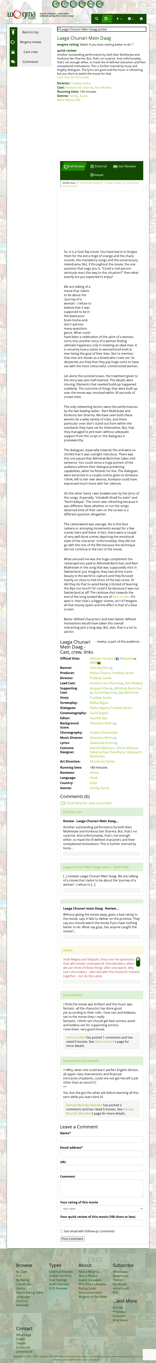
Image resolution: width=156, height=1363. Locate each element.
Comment (67, 1176)
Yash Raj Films (100, 668)
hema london (72, 995)
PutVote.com (72, 812)
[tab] (74, 166)
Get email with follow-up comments (89, 1231)
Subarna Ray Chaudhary (107, 752)
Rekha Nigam (99, 703)
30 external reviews (90, 182)
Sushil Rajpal (99, 713)
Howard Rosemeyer (104, 732)
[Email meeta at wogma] (100, 4)
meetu (67, 950)
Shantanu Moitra (102, 723)
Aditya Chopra (100, 673)
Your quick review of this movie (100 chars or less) (97, 1217)
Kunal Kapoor (104, 692)
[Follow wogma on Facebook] (65, 4)
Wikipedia (127, 658)
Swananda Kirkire (102, 743)
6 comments (132, 182)
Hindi (93, 778)
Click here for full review (73, 77)
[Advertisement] (101, 130)
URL (63, 1162)
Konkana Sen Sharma (79, 87)
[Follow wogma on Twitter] (74, 4)
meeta (94, 772)
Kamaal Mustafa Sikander (81, 1061)
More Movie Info (68, 100)
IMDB (93, 663)
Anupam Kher (100, 688)
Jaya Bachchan (129, 692)
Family (73, 96)
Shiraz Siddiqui (127, 748)
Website (96, 658)
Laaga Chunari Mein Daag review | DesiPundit (96, 867)
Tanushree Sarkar (102, 761)
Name (65, 1133)
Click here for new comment (88, 803)
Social (83, 96)
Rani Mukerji (103, 87)
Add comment (70, 186)
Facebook (109, 658)
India (93, 783)
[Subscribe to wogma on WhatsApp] (56, 4)
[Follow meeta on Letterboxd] (91, 4)
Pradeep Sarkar (81, 83)
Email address (71, 1147)
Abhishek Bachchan (128, 688)
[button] (96, 19)
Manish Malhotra (102, 748)
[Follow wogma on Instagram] (82, 4)
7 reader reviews (113, 182)
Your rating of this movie (79, 1202)
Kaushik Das (98, 718)
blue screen (121, 597)
